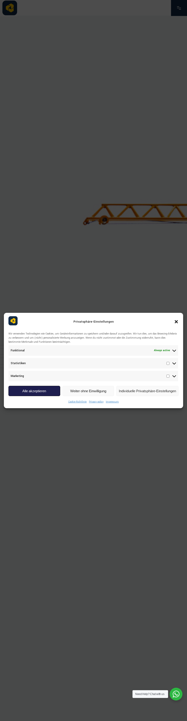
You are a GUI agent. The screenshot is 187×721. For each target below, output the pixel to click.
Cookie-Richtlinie (77, 401)
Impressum (112, 401)
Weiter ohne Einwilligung (88, 391)
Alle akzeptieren (34, 391)
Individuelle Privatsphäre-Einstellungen (147, 391)
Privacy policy (96, 401)
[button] (176, 321)
